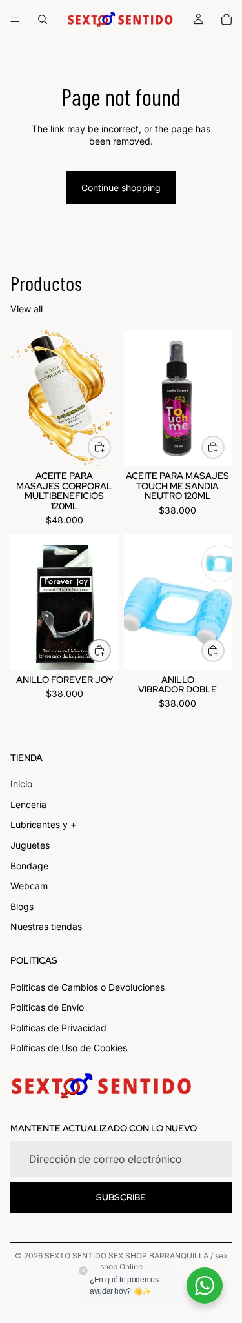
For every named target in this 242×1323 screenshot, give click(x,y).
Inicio (21, 784)
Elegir (110, 446)
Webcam (29, 886)
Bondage (29, 865)
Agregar (224, 446)
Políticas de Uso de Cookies (68, 1048)
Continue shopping (121, 187)
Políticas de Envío (47, 1007)
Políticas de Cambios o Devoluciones (87, 987)
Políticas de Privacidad (58, 1027)
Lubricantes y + (43, 825)
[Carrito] (226, 19)
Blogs (22, 906)
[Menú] (15, 19)
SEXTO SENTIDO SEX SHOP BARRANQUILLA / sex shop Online (136, 1261)
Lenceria (28, 804)
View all (26, 308)
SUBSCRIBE (121, 1198)
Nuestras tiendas (46, 927)
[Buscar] (42, 19)
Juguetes (30, 845)
